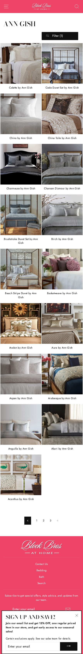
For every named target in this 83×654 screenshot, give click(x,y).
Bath (41, 577)
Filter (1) (57, 36)
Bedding (41, 570)
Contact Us (41, 564)
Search (41, 583)
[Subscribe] (67, 609)
